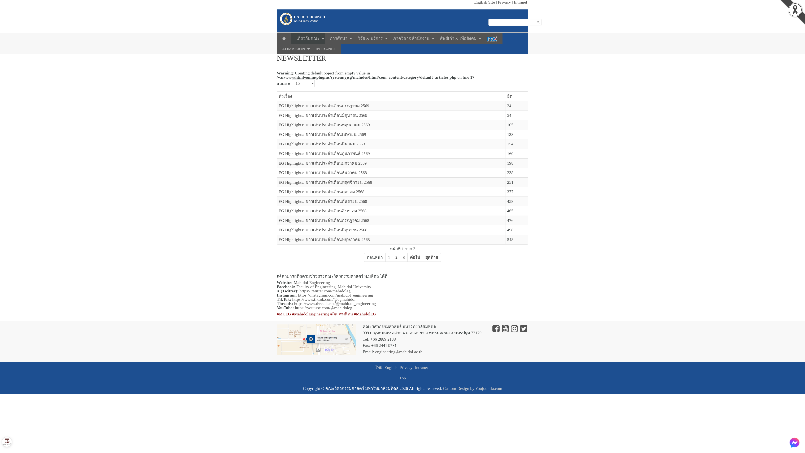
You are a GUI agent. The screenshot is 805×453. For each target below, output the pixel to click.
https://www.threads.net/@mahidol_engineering (335, 303)
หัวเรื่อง (285, 96)
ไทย (378, 367)
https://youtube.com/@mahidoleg (323, 307)
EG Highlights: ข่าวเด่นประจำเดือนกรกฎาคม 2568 (324, 220)
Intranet (421, 367)
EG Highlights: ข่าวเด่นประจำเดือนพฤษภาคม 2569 (324, 124)
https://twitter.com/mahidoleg (325, 291)
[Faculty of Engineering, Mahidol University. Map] (316, 339)
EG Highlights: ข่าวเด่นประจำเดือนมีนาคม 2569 (322, 144)
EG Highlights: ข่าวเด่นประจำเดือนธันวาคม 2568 (323, 172)
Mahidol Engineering (312, 282)
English (390, 367)
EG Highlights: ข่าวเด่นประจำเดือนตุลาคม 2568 (321, 191)
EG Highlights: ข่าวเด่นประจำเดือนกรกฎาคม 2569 (324, 105)
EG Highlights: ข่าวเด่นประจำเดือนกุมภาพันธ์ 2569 (324, 153)
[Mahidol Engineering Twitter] (523, 330)
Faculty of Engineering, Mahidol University (333, 286)
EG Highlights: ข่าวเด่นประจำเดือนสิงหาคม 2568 (322, 210)
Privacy (406, 367)
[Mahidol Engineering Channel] (505, 330)
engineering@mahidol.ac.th (398, 351)
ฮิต (509, 96)
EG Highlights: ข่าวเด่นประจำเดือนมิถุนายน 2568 (323, 230)
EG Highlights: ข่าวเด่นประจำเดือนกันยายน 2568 (323, 201)
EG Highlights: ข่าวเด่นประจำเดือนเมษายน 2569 (322, 134)
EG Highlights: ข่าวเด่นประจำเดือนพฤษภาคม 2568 (324, 239)
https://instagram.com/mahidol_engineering (335, 295)
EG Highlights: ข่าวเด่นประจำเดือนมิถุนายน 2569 (323, 115)
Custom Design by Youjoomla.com (472, 388)
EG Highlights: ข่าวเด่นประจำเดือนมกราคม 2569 (323, 163)
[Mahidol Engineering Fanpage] (496, 330)
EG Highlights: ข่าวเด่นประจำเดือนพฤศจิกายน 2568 (325, 182)
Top (402, 378)
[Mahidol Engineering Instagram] (514, 330)
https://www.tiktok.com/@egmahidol (324, 299)
